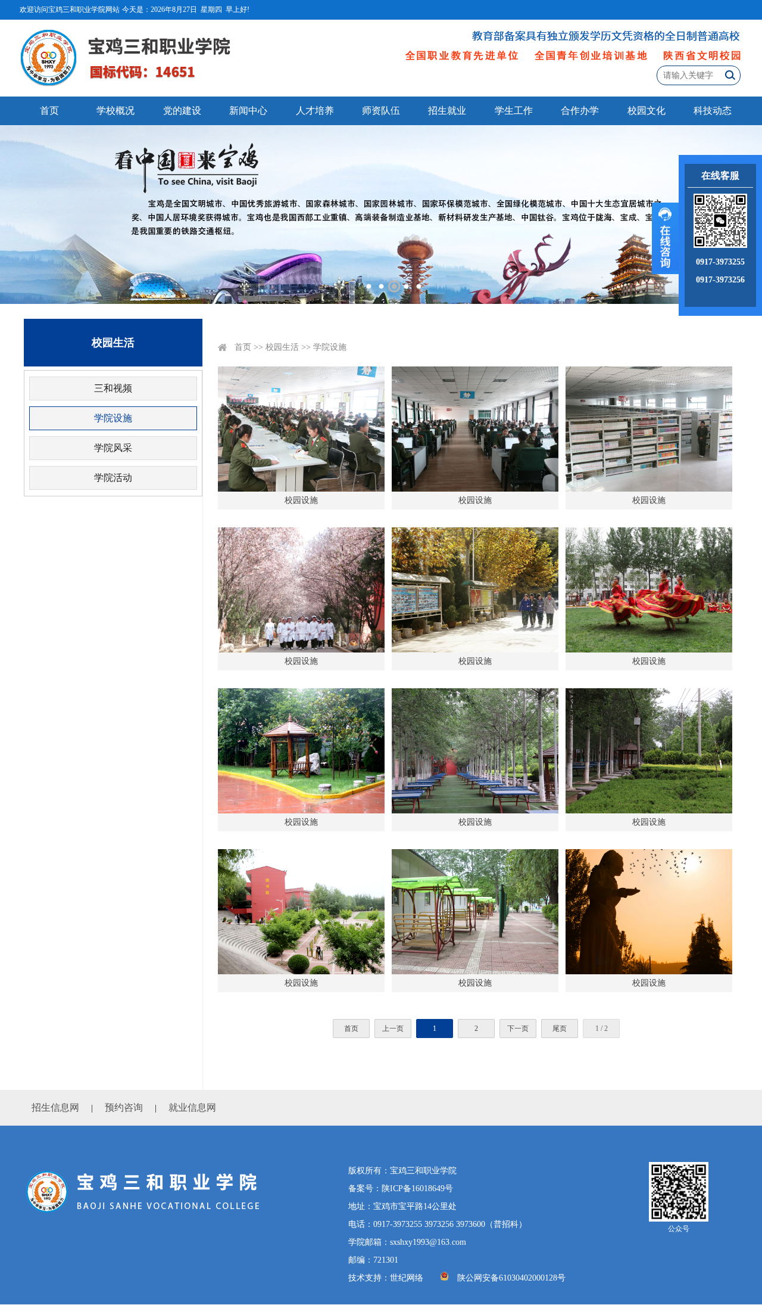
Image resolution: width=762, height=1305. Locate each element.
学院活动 (113, 478)
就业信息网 (192, 1107)
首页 (49, 110)
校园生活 (282, 347)
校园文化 (646, 110)
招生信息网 (55, 1107)
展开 (665, 238)
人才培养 (315, 110)
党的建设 (182, 110)
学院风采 (113, 448)
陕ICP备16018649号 (417, 1188)
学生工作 (514, 110)
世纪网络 (406, 1277)
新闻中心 (248, 110)
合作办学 (580, 110)
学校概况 (115, 110)
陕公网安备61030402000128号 (511, 1277)
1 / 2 (601, 1028)
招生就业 (447, 110)
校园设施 (301, 500)
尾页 (559, 1028)
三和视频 (113, 388)
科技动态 (713, 110)
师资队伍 (381, 110)
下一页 (518, 1028)
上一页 (393, 1028)
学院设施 (113, 418)
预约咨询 (124, 1107)
